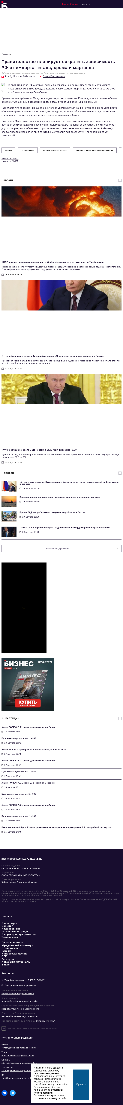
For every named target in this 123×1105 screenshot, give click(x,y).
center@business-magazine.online (19, 1048)
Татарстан (7, 1067)
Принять (81, 1084)
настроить (53, 1095)
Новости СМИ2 (10, 158)
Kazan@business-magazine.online (19, 1070)
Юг (3, 1075)
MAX (52, 1021)
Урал (4, 1052)
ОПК (4, 956)
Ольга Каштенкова (54, 76)
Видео (6, 964)
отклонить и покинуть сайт (50, 1098)
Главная (6, 54)
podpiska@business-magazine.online (20, 1009)
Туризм (6, 951)
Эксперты (8, 959)
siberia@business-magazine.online (19, 1063)
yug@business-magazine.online (18, 1078)
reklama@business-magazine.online (20, 1001)
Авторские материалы (16, 962)
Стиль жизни (10, 948)
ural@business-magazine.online (18, 1055)
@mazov (40, 1021)
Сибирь (6, 1060)
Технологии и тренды (15, 931)
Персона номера (12, 942)
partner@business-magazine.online (20, 1016)
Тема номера (10, 937)
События (7, 926)
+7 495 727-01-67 (35, 980)
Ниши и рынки (11, 928)
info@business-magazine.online (18, 993)
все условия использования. (48, 1091)
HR (3, 940)
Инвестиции (9, 923)
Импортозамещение (14, 953)
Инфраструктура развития (19, 934)
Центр (5, 1044)
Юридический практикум (17, 945)
